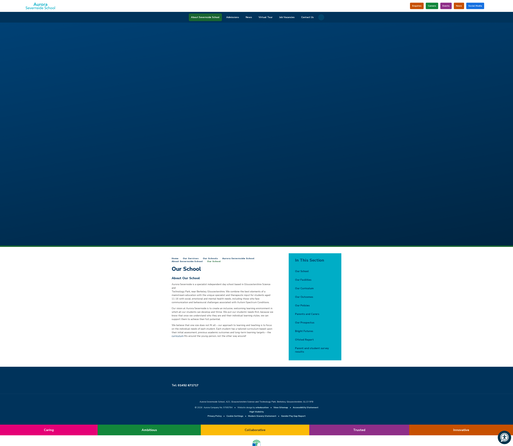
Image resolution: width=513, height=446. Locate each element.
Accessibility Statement (305, 407)
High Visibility (256, 411)
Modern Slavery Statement (262, 416)
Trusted (359, 430)
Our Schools (210, 258)
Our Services (191, 258)
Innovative (461, 430)
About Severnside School (187, 261)
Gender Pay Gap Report (293, 416)
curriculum (178, 336)
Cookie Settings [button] (234, 416)
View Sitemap (280, 407)
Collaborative (255, 430)
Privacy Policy (215, 416)
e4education (262, 407)
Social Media (475, 6)
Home (175, 258)
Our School (214, 261)
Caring (49, 430)
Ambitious (149, 430)
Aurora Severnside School (238, 258)
